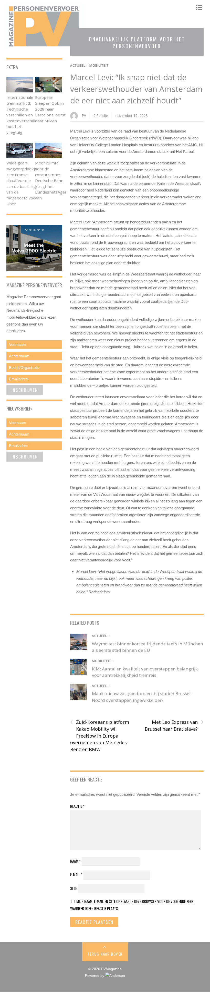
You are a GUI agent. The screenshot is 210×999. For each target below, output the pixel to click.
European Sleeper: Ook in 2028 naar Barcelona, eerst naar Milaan (50, 109)
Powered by (95, 976)
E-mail (76, 874)
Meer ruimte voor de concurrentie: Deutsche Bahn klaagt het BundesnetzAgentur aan (54, 180)
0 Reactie (100, 115)
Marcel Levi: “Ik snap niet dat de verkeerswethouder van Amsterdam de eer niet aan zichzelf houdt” (136, 89)
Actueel (77, 65)
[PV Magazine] (44, 46)
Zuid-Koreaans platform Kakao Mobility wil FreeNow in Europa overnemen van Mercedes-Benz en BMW (99, 735)
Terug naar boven (104, 954)
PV (84, 115)
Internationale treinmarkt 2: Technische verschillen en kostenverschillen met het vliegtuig (23, 115)
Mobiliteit (99, 65)
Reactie (77, 806)
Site (73, 888)
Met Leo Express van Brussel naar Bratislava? (174, 725)
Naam (75, 861)
